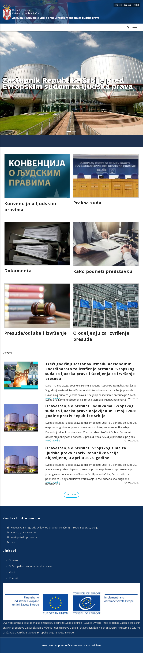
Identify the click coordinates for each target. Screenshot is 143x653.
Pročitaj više (52, 398)
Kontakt (13, 578)
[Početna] (54, 12)
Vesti (12, 572)
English (136, 4)
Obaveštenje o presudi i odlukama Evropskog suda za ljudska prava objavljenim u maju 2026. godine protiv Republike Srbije (91, 411)
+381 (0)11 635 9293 (23, 532)
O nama (13, 560)
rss (12, 542)
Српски (118, 4)
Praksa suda (87, 203)
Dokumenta (18, 270)
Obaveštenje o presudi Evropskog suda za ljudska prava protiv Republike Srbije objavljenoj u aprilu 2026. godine (85, 453)
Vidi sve (71, 495)
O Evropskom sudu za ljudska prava (30, 566)
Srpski (127, 4)
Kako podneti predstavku (103, 271)
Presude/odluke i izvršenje (35, 333)
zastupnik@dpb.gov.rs (23, 537)
